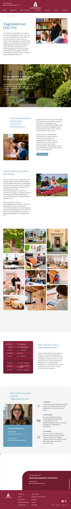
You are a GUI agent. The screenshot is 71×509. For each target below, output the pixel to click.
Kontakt (53, 505)
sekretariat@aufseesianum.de (12, 5)
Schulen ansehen (42, 154)
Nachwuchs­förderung (25, 10)
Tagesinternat (13, 10)
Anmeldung (21, 494)
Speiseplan (34, 499)
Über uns (56, 10)
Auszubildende (38, 10)
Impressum (58, 505)
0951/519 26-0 (8, 3)
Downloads (34, 505)
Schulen (33, 502)
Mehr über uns (8, 94)
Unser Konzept (35, 494)
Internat (4, 10)
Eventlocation (65, 10)
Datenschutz (64, 505)
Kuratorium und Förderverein (38, 496)
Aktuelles (47, 10)
